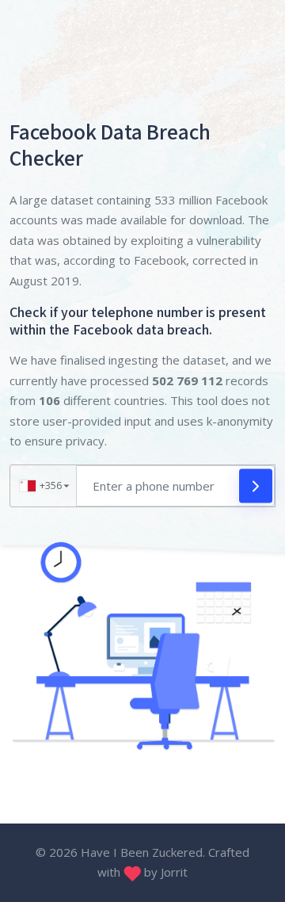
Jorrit (174, 872)
